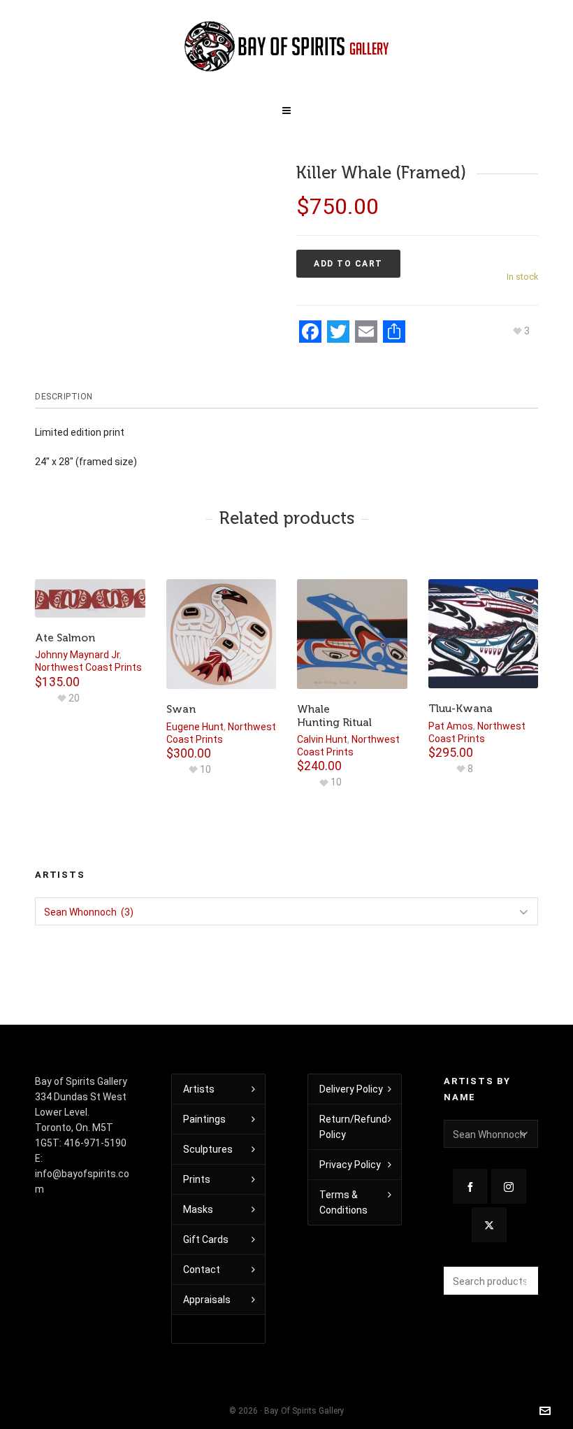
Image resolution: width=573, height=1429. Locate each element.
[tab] (67, 396)
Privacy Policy (350, 1164)
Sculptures (208, 1149)
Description (64, 396)
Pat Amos (450, 726)
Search (520, 1281)
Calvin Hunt (322, 739)
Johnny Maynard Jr (77, 654)
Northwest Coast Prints (88, 667)
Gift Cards (206, 1239)
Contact (201, 1269)
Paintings (204, 1119)
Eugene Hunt (195, 726)
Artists (199, 1089)
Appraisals (207, 1299)
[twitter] (489, 1224)
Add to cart (348, 264)
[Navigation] (286, 107)
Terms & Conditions (343, 1202)
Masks (198, 1209)
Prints (196, 1179)
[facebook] (470, 1186)
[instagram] (508, 1186)
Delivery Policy (351, 1089)
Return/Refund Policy (353, 1127)
